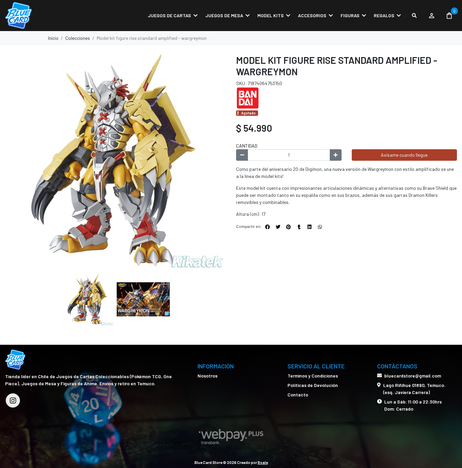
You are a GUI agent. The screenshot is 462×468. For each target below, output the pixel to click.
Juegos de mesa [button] (224, 15)
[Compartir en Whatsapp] (320, 227)
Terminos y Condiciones (312, 376)
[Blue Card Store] (39, 15)
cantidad (246, 146)
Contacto (297, 394)
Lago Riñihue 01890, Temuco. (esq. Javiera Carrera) (414, 388)
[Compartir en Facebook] (267, 227)
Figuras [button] (350, 15)
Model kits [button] (270, 15)
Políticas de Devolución (312, 385)
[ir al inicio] (15, 359)
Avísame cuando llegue (404, 155)
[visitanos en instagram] (13, 400)
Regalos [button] (384, 15)
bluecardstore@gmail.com (412, 376)
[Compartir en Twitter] (278, 227)
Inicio (53, 38)
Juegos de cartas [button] (169, 15)
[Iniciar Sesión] (431, 15)
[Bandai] (253, 97)
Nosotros (207, 376)
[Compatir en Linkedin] (309, 227)
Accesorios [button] (312, 15)
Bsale (263, 462)
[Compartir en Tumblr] (299, 227)
